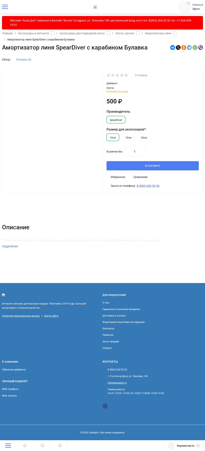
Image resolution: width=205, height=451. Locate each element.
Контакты (108, 328)
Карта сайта (51, 315)
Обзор (6, 59)
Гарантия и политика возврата (121, 309)
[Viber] (200, 47)
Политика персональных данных (21, 315)
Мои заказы (9, 395)
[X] (178, 47)
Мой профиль (10, 388)
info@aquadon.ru (117, 382)
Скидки (107, 347)
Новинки (107, 334)
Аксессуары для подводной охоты (82, 33)
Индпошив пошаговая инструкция (123, 322)
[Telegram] (189, 47)
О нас (105, 302)
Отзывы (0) (23, 59)
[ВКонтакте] (172, 47)
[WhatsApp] (195, 47)
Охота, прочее (125, 33)
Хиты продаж (110, 341)
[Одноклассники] (183, 47)
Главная (7, 33)
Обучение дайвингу (14, 369)
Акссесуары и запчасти (33, 33)
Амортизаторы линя (158, 33)
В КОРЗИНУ (152, 165)
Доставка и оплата (114, 315)
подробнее (10, 246)
